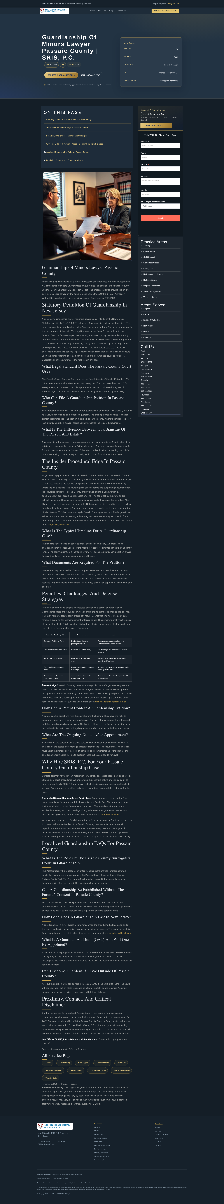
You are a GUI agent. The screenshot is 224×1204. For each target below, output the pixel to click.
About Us (102, 11)
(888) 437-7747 (173, 4)
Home (92, 11)
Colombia (145, 409)
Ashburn (144, 358)
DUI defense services (108, 814)
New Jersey (145, 387)
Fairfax (143, 351)
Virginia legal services (58, 524)
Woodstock (145, 402)
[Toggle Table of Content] (130, 109)
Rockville (144, 380)
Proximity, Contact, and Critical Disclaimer (65, 160)
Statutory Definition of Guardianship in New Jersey (68, 119)
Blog (111, 11)
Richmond (145, 373)
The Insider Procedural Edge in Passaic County (67, 127)
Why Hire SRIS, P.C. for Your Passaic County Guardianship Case (74, 144)
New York (145, 395)
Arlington (144, 366)
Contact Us (121, 11)
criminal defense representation (111, 701)
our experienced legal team (118, 933)
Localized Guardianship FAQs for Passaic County (68, 152)
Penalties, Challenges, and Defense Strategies (66, 136)
